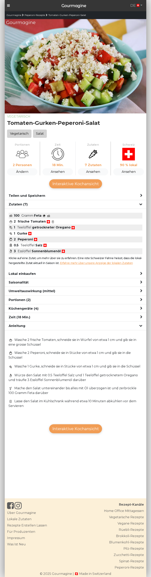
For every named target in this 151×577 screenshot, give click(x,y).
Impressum (16, 538)
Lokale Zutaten (19, 519)
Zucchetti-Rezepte (129, 555)
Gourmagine (74, 5)
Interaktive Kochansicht (75, 183)
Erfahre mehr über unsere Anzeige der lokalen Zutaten (96, 263)
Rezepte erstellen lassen (27, 525)
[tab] (75, 195)
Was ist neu (16, 544)
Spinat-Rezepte (131, 561)
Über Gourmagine (21, 513)
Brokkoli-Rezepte (130, 536)
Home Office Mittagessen (124, 511)
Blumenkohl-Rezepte (126, 542)
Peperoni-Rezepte (35, 15)
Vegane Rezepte (131, 523)
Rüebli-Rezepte (131, 530)
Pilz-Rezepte (133, 548)
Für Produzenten (21, 532)
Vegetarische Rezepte (126, 517)
